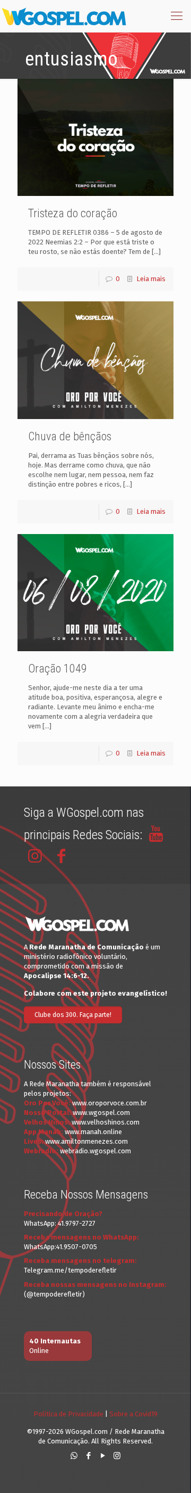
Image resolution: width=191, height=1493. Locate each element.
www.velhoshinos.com (106, 1122)
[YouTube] (102, 1456)
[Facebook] (88, 1456)
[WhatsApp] (74, 1456)
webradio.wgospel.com (95, 1151)
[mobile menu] (177, 16)
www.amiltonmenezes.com (86, 1141)
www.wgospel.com (101, 1113)
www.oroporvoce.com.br (109, 1103)
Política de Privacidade (68, 1414)
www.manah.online (93, 1132)
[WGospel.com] (63, 16)
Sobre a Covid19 (133, 1414)
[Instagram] (117, 1456)
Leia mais (151, 279)
